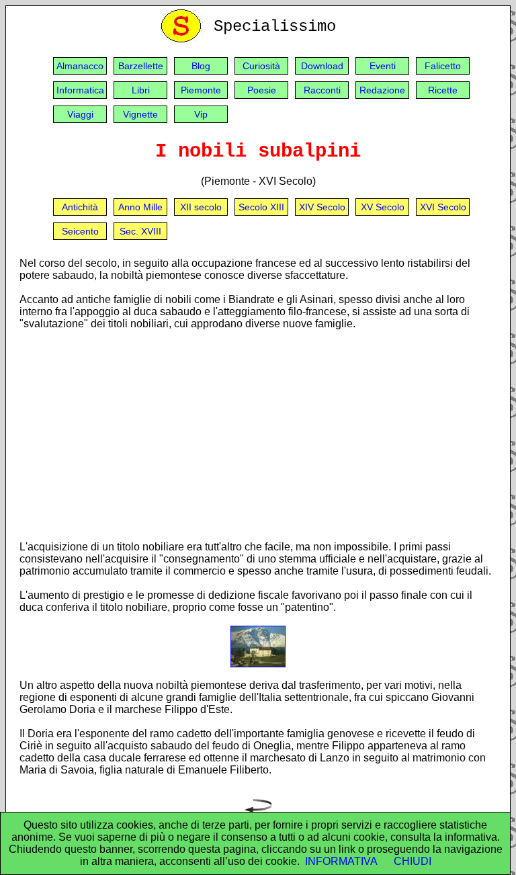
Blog (200, 65)
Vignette (140, 114)
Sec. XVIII (140, 231)
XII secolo (201, 207)
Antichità (80, 207)
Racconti (322, 90)
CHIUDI (412, 861)
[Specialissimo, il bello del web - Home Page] (183, 39)
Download (322, 65)
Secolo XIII (261, 207)
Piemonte (201, 90)
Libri (141, 90)
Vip (201, 114)
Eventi (383, 65)
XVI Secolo (443, 207)
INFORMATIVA (341, 861)
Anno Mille (140, 207)
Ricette (443, 90)
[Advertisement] (258, 435)
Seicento (80, 231)
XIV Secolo (322, 207)
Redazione (382, 90)
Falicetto (443, 65)
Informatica (80, 90)
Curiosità (261, 65)
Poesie (261, 90)
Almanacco (79, 65)
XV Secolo (382, 207)
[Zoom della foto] (258, 663)
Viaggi (80, 114)
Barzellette (140, 65)
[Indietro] (258, 809)
